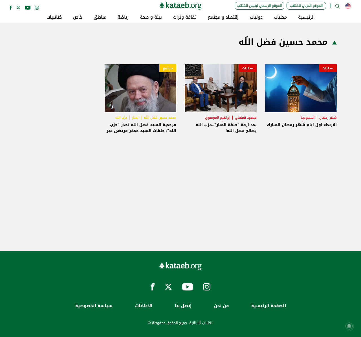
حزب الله (121, 117)
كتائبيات (54, 17)
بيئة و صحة (151, 17)
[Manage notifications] (349, 326)
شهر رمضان (328, 117)
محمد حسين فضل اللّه (160, 117)
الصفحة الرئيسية (268, 306)
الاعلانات (143, 306)
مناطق (100, 17)
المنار (135, 117)
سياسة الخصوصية (94, 306)
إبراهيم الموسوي (217, 117)
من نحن (221, 306)
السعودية (307, 117)
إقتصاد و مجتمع (223, 17)
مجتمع (168, 68)
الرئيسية (306, 17)
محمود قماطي (246, 117)
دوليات (256, 17)
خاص (77, 17)
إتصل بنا (183, 306)
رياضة (123, 17)
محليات (280, 17)
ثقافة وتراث (185, 17)
